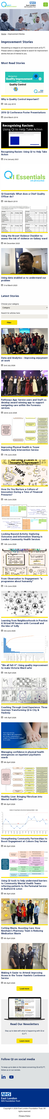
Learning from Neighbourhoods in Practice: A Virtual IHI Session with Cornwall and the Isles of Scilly (24, 623)
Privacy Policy (24, 1115)
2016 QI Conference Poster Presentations (23, 113)
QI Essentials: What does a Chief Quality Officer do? (23, 195)
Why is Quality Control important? (20, 99)
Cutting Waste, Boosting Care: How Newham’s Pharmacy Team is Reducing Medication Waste (22, 931)
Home (3, 34)
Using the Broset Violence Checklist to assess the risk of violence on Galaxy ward (24, 237)
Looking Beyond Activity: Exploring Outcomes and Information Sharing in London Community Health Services (21, 537)
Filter (9, 322)
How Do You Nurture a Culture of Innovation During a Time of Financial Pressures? (21, 492)
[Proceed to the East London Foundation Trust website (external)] (30, 4)
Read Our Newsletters (24, 1024)
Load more (24, 988)
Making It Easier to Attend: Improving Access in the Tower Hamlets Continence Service (23, 975)
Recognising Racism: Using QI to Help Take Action (24, 153)
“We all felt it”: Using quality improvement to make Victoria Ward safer (24, 666)
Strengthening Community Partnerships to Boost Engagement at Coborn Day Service (24, 840)
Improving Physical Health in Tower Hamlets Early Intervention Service (20, 448)
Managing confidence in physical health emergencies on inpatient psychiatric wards (22, 755)
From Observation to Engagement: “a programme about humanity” (21, 580)
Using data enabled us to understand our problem (23, 279)
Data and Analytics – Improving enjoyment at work (24, 359)
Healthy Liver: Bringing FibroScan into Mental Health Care (21, 798)
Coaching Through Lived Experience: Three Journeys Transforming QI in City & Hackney (24, 710)
